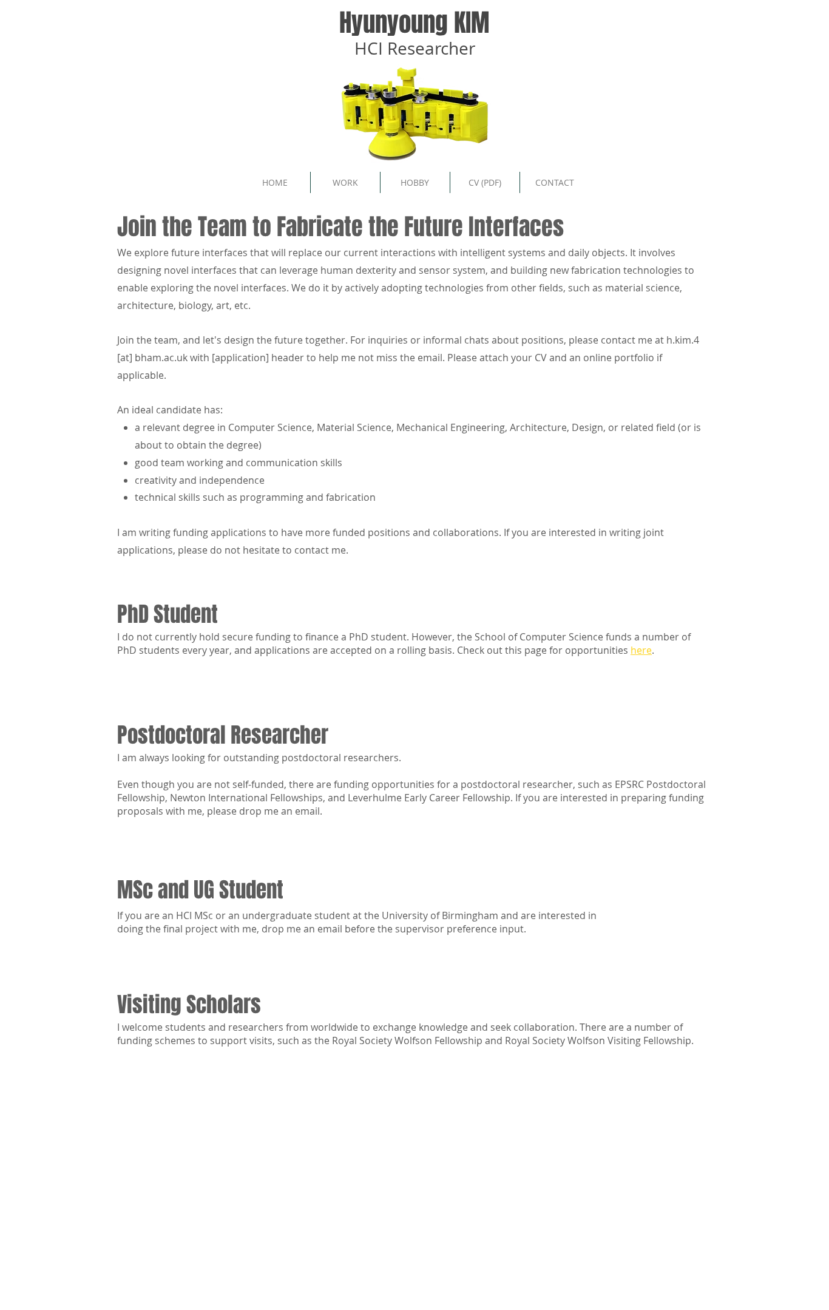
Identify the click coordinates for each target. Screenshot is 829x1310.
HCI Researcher (414, 48)
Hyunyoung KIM (414, 22)
